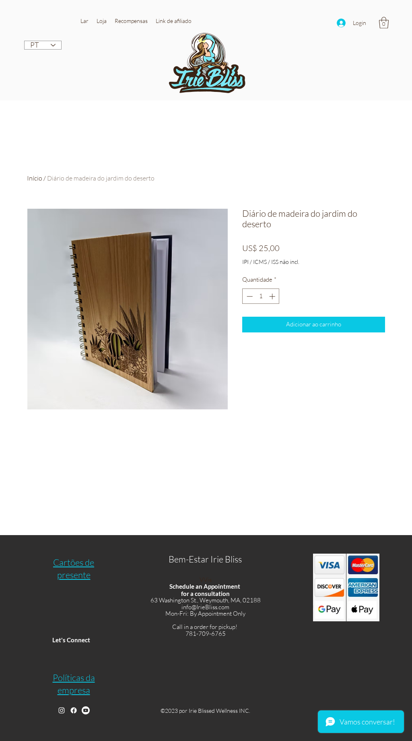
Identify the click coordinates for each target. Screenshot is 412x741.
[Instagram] (62, 710)
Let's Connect (71, 639)
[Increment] (273, 296)
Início (34, 178)
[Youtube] (86, 710)
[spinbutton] (261, 296)
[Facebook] (74, 710)
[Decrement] (248, 296)
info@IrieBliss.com (205, 607)
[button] (102, 21)
